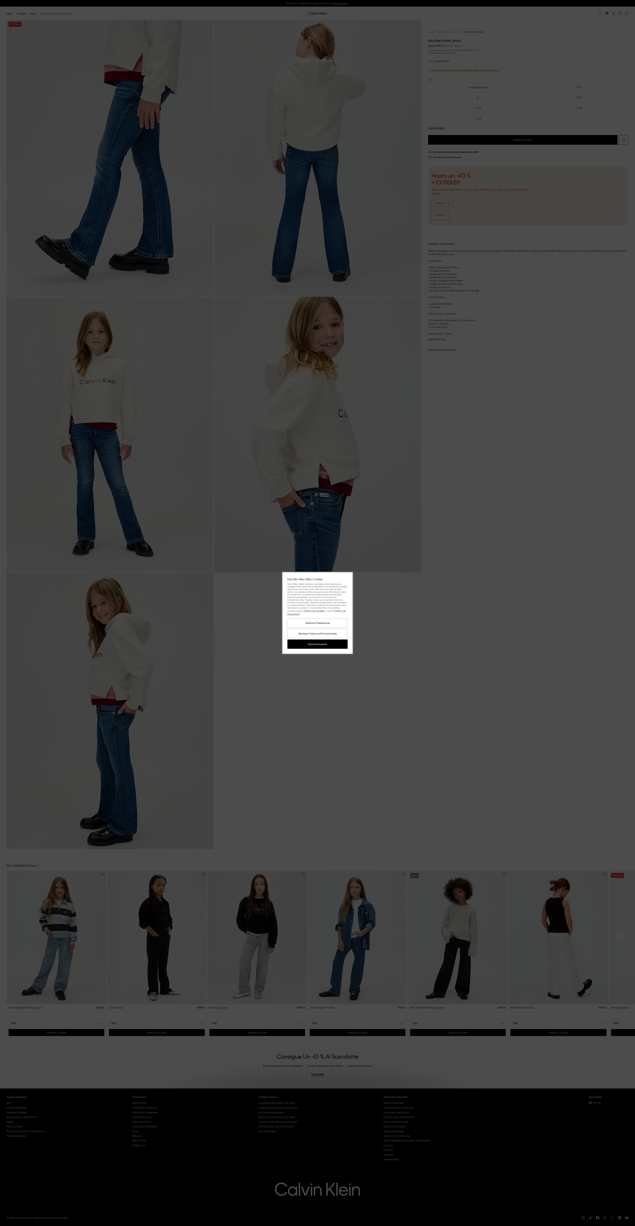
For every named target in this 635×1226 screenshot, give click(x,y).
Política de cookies (314, 610)
